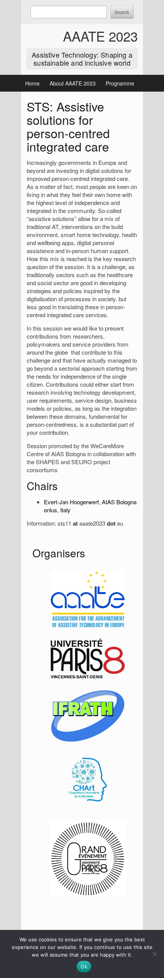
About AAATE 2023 (73, 83)
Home (32, 83)
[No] (154, 954)
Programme (120, 83)
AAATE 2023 (100, 35)
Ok (83, 966)
